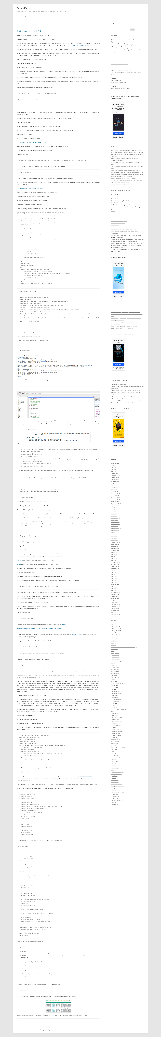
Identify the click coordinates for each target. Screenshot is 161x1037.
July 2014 (113, 600)
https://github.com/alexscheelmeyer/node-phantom (32, 142)
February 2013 (114, 614)
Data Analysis (114, 669)
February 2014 (114, 604)
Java (113, 754)
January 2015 (114, 594)
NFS (114, 705)
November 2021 (115, 500)
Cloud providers (115, 653)
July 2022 (113, 483)
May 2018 (113, 574)
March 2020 (114, 540)
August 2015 (114, 584)
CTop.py (113, 211)
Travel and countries (116, 774)
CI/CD (112, 651)
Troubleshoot (38, 1015)
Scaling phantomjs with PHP (29, 31)
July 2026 (113, 465)
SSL (80, 1015)
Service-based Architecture (119, 766)
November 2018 (115, 564)
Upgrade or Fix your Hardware (119, 709)
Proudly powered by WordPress (48, 1030)
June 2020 (113, 534)
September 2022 (115, 479)
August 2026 (114, 463)
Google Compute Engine (117, 683)
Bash (113, 749)
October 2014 (114, 596)
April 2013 (113, 612)
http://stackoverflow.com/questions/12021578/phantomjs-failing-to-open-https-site (39, 628)
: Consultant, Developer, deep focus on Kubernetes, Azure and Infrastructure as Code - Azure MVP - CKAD (126, 392)
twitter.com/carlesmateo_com (118, 82)
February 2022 (114, 493)
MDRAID (115, 701)
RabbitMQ (114, 719)
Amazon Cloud (115, 655)
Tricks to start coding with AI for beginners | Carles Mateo (125, 312)
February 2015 (114, 592)
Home (18, 16)
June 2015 (113, 586)
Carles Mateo (24, 8)
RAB (50, 16)
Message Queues (115, 717)
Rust (113, 764)
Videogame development (117, 786)
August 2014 (114, 598)
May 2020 (113, 536)
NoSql (112, 723)
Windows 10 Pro (116, 731)
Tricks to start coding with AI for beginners (121, 184)
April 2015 (113, 590)
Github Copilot (115, 629)
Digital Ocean (115, 657)
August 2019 (114, 550)
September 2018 (115, 568)
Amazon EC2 (114, 639)
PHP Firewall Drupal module (118, 223)
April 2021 (113, 514)
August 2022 (114, 481)
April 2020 (113, 538)
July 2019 (113, 552)
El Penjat (113, 249)
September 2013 (115, 608)
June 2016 (113, 580)
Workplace (113, 804)
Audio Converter (115, 239)
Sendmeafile (114, 229)
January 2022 (114, 495)
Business (113, 645)
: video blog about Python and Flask (125, 396)
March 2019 (114, 560)
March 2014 (114, 602)
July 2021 (113, 508)
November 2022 (115, 475)
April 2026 (113, 471)
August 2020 (114, 530)
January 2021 (114, 520)
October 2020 (114, 526)
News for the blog (115, 721)
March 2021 (114, 516)
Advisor (60, 1015)
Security (113, 745)
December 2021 (115, 498)
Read (112, 231)
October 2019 (114, 546)
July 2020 (113, 532)
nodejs (71, 1015)
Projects (25, 16)
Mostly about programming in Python (120, 88)
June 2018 (113, 572)
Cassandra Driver (115, 201)
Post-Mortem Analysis (117, 772)
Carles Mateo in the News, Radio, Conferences (123, 647)
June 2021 (113, 510)
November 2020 (115, 524)
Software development (117, 747)
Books (112, 643)
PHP (113, 760)
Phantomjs (20, 560)
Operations (114, 737)
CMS (112, 663)
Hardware (113, 685)
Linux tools (113, 713)
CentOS (114, 727)
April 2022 (113, 489)
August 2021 (114, 506)
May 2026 (113, 469)
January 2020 (114, 544)
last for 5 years (48, 510)
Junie (113, 633)
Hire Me (75, 16)
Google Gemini (116, 631)
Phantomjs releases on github (80, 45)
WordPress (115, 667)
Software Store (115, 225)
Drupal (113, 665)
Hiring (112, 711)
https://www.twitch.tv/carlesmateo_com (121, 70)
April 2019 (113, 558)
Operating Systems (116, 725)
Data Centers (114, 671)
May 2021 (113, 512)
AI (111, 625)
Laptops (114, 687)
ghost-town (66, 1015)
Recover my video (115, 235)
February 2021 (114, 518)
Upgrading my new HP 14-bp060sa (128, 326)
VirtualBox (114, 796)
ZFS (114, 707)
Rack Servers (114, 741)
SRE (112, 770)
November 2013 (115, 606)
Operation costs (115, 735)
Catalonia (114, 776)
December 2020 (115, 522)
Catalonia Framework (116, 205)
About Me (34, 16)
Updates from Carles (116, 784)
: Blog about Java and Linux (121, 398)
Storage (114, 697)
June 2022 (113, 485)
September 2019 (115, 548)
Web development (47, 1015)
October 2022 (114, 477)
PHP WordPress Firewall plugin (119, 221)
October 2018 (114, 566)
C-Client (113, 243)
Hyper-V (114, 794)
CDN (113, 802)
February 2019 (114, 562)
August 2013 (114, 610)
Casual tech (114, 649)
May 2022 (113, 487)
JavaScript (114, 756)
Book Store (114, 227)
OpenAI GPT (115, 635)
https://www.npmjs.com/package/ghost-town (30, 188)
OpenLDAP (114, 677)
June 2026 (113, 467)
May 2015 (113, 588)
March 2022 (114, 491)
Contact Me (91, 16)
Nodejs (19, 564)
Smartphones (115, 695)
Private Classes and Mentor (62, 16)
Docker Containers (117, 792)
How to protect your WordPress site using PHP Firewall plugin (126, 150)
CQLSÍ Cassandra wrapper (85, 776)
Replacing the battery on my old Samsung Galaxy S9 (124, 178)
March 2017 (114, 578)
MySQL (114, 675)
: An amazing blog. (119, 384)
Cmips (112, 199)
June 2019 (113, 554)
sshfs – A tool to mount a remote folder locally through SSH (126, 170)
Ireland (114, 778)
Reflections (114, 743)
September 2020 (115, 528)
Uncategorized (114, 782)
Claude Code (115, 627)
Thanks (82, 16)
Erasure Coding (117, 699)
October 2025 (114, 473)
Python (114, 762)
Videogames (114, 788)
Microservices (115, 758)
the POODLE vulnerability (76, 635)
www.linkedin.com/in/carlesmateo (119, 64)
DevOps (113, 681)
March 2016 (114, 582)
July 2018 (113, 570)
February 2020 (114, 542)
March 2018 (114, 576)
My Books (43, 16)
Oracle (113, 679)
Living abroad (114, 715)
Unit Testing (115, 768)
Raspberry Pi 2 (115, 691)
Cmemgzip (113, 195)
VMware (114, 798)
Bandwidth (32, 1015)
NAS (113, 689)
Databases (114, 673)
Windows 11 (115, 733)
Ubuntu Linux (115, 729)
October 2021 (114, 502)
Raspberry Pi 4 (115, 693)
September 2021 (115, 504)
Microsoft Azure (116, 661)
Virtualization (114, 790)
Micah (64, 624)
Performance (114, 739)
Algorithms (113, 637)
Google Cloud (115, 659)
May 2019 (113, 556)
